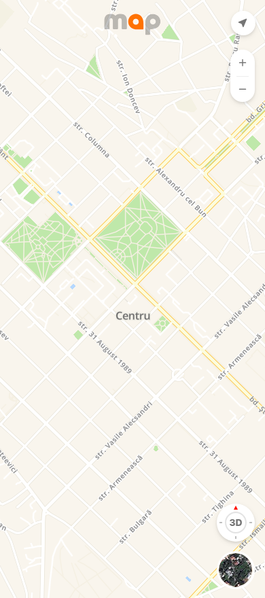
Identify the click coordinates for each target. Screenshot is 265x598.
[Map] (132, 299)
